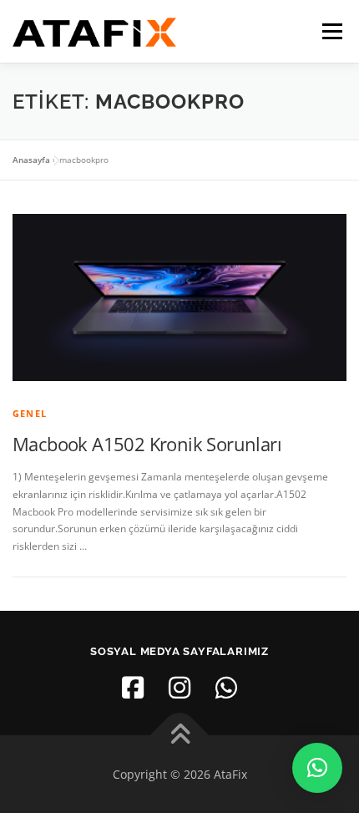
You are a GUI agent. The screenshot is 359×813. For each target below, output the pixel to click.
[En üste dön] (180, 735)
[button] (317, 768)
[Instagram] (179, 687)
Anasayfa (31, 159)
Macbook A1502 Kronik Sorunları (147, 443)
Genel (30, 413)
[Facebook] (132, 687)
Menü (330, 31)
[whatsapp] (226, 687)
